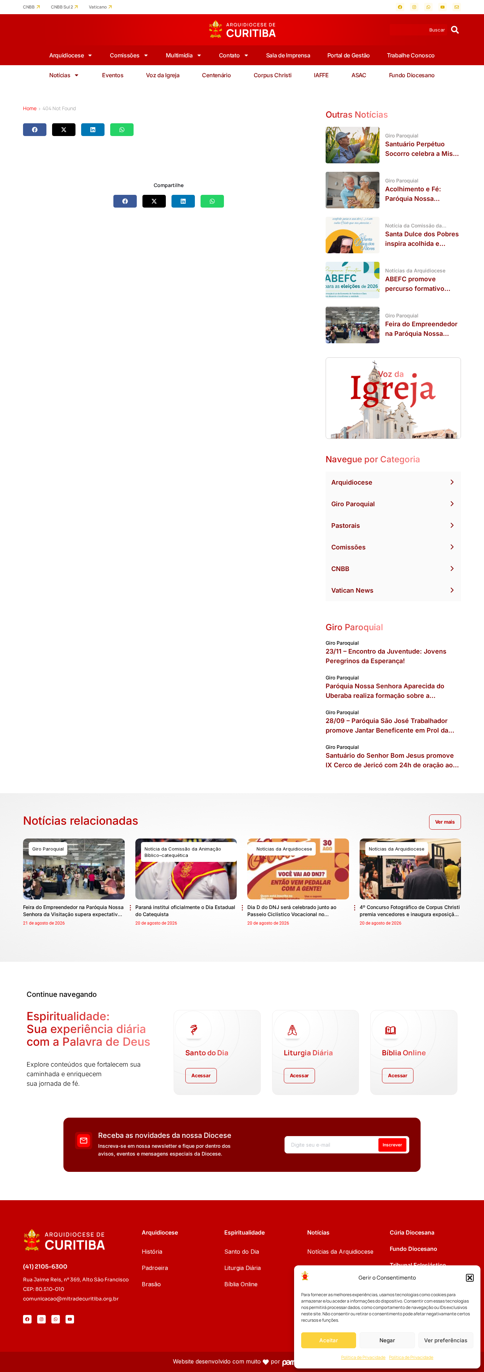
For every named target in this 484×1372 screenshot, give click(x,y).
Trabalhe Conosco (411, 55)
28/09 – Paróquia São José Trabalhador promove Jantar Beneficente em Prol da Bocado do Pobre (387, 730)
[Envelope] (456, 7)
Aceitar (328, 1340)
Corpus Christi (273, 75)
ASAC (358, 75)
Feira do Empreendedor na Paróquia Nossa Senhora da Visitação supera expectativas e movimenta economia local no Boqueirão (73, 914)
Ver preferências (445, 1340)
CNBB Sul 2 (62, 7)
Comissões (124, 55)
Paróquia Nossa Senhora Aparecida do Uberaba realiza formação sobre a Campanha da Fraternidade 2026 (385, 695)
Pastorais (345, 525)
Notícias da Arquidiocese (340, 1251)
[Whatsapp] (428, 7)
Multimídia (179, 55)
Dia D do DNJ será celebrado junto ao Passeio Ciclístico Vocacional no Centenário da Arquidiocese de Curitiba (294, 914)
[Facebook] (400, 7)
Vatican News (352, 590)
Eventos (112, 75)
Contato (229, 55)
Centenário (216, 75)
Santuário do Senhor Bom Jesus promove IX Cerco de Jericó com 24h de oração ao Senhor (390, 765)
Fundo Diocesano (412, 75)
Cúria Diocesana (412, 1232)
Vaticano (98, 7)
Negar (387, 1340)
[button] (469, 1277)
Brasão (151, 1284)
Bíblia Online (241, 1284)
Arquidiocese (66, 55)
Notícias (60, 75)
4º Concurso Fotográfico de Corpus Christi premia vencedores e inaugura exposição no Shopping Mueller (410, 914)
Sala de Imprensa (288, 55)
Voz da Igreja (162, 75)
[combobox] (418, 29)
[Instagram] (414, 7)
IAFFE (321, 75)
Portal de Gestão (348, 55)
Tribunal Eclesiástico (418, 1265)
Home (29, 108)
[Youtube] (442, 7)
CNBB (29, 7)
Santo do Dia (241, 1251)
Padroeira (155, 1267)
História (152, 1251)
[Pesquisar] (455, 29)
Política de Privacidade (363, 1357)
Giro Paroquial (353, 504)
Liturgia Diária (242, 1267)
